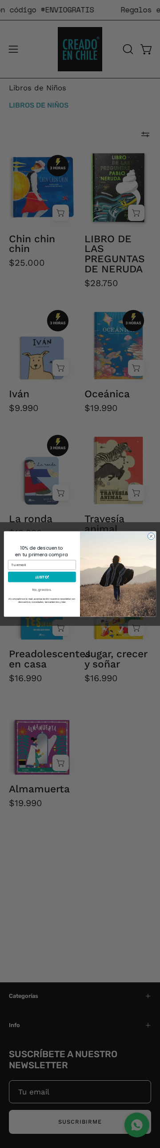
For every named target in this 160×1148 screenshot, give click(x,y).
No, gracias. (41, 589)
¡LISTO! (42, 576)
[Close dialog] (151, 536)
